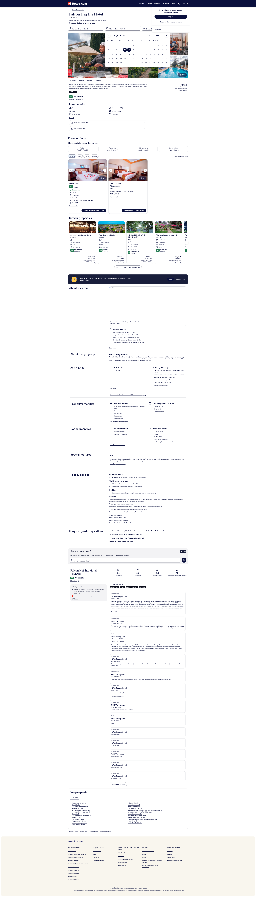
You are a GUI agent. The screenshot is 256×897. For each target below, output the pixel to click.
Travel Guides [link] (171, 857)
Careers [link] (169, 854)
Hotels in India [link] (72, 851)
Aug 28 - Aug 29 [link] (112, 150)
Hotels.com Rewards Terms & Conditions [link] (151, 866)
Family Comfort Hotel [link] (135, 823)
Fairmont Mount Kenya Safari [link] (82, 810)
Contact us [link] (96, 857)
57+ (183, 75)
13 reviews (73, 581)
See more (112, 348)
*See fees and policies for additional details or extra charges (127, 395)
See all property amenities (119, 421)
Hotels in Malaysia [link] (73, 879)
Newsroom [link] (121, 856)
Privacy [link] (144, 854)
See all (71, 118)
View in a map (115, 324)
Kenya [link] (76, 831)
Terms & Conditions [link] (148, 851)
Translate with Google (117, 641)
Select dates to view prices (94, 211)
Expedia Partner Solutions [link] (125, 859)
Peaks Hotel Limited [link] (78, 824)
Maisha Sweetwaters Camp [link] (137, 817)
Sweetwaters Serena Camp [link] (137, 815)
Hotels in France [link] (72, 876)
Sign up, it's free (180, 279)
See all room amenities (117, 445)
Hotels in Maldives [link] (73, 873)
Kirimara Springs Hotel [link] (79, 823)
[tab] (74, 797)
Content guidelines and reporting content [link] (152, 861)
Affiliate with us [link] (122, 852)
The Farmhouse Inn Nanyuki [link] (81, 815)
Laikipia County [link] (84, 831)
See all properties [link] (78, 10)
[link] (171, 29)
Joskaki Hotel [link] (132, 821)
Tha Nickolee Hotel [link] (78, 819)
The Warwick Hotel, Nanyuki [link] (81, 812)
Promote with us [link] (122, 862)
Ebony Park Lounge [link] (134, 807)
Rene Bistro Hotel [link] (134, 805)
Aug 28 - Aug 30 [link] (143, 150)
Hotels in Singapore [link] (74, 870)
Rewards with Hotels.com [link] (174, 860)
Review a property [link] (98, 860)
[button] (117, 46)
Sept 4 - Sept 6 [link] (174, 150)
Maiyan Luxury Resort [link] (79, 821)
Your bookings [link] (97, 851)
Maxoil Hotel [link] (76, 805)
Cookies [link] (144, 857)
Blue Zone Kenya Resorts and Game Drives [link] (142, 819)
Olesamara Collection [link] (79, 803)
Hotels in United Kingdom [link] (75, 857)
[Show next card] (186, 242)
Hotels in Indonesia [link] (73, 867)
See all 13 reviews (75, 99)
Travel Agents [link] (122, 865)
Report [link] (76, 599)
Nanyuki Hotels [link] (94, 831)
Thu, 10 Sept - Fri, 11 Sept (118, 29)
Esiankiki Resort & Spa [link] (135, 814)
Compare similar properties (129, 267)
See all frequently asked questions (121, 541)
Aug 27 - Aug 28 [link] (82, 150)
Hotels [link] (71, 831)
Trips (173, 3)
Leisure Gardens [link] (77, 808)
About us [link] (169, 851)
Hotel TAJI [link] (75, 814)
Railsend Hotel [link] (133, 803)
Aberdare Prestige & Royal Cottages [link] (140, 812)
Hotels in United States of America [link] (78, 863)
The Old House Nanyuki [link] (80, 807)
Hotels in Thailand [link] (73, 860)
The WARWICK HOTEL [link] (135, 808)
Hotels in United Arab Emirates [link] (77, 854)
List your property (154, 3)
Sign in (185, 3)
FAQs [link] (94, 854)
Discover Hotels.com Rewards (171, 22)
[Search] (184, 560)
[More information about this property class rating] (77, 17)
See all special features (118, 464)
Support (166, 3)
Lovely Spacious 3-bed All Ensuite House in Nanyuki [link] (145, 810)
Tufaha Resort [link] (76, 817)
